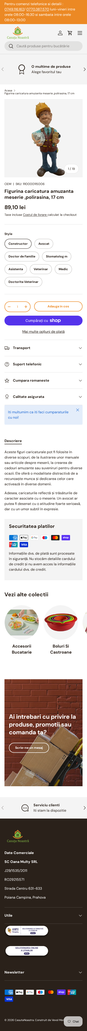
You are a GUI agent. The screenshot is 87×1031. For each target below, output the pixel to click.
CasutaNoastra (24, 1020)
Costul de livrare (35, 215)
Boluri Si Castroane (61, 649)
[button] (70, 33)
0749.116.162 (14, 9)
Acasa (8, 90)
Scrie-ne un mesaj (29, 748)
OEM (7, 184)
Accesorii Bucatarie (22, 649)
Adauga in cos (58, 306)
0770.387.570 (37, 9)
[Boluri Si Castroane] (61, 622)
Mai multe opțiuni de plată (43, 331)
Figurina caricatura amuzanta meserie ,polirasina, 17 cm (39, 93)
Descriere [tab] (13, 440)
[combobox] (43, 46)
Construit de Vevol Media (51, 1020)
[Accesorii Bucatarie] (22, 622)
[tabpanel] (43, 480)
